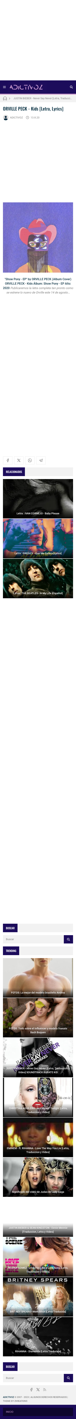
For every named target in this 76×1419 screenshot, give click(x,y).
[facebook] (8, 460)
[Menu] (4, 87)
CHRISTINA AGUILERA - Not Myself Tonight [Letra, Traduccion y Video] (43, 98)
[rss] (44, 1389)
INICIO (9, 1411)
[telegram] (41, 460)
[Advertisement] (38, 41)
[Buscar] (71, 87)
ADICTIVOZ (16, 117)
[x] (19, 460)
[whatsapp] (30, 460)
